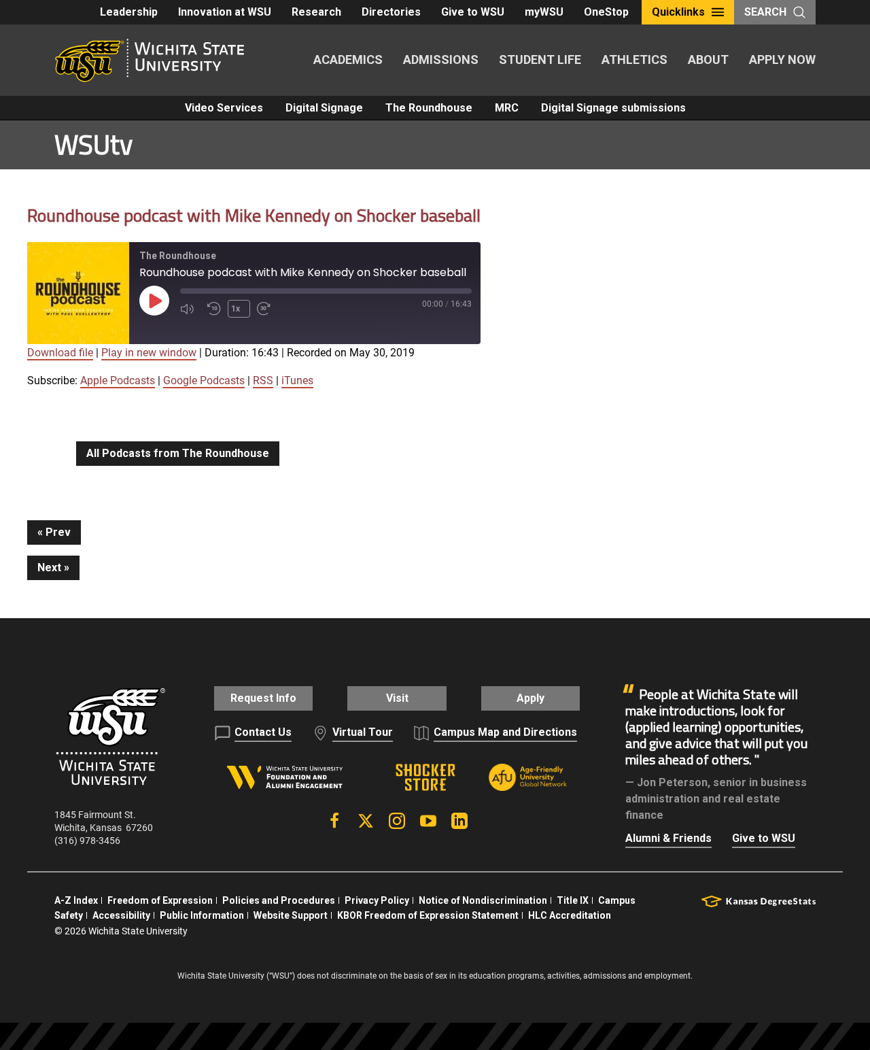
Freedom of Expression (160, 900)
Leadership (129, 11)
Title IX (573, 900)
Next (49, 567)
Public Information (202, 915)
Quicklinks (678, 11)
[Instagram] (397, 821)
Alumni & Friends (668, 838)
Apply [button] (530, 698)
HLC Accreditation (569, 915)
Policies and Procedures (278, 900)
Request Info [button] (263, 698)
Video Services (224, 107)
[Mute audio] (190, 309)
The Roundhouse (428, 107)
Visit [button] (397, 698)
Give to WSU (472, 11)
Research (316, 11)
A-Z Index (76, 900)
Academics (348, 59)
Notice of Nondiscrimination (483, 900)
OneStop (606, 11)
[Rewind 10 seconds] (214, 309)
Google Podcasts (204, 380)
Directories (391, 11)
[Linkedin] (459, 821)
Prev (58, 532)
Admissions (440, 59)
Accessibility (121, 915)
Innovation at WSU (224, 11)
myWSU (544, 11)
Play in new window (148, 352)
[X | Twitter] (366, 821)
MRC (507, 107)
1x (235, 309)
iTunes (297, 380)
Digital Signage (324, 107)
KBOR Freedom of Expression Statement (428, 915)
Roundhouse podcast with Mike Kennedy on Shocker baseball (254, 215)
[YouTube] (428, 821)
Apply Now (782, 59)
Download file (60, 352)
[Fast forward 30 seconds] (267, 309)
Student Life (540, 59)
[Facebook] (334, 821)
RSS (263, 380)
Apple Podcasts (117, 380)
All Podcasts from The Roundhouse (177, 453)
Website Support (291, 915)
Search (765, 11)
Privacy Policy (377, 900)
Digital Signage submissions (613, 107)
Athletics (634, 59)
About (708, 59)
